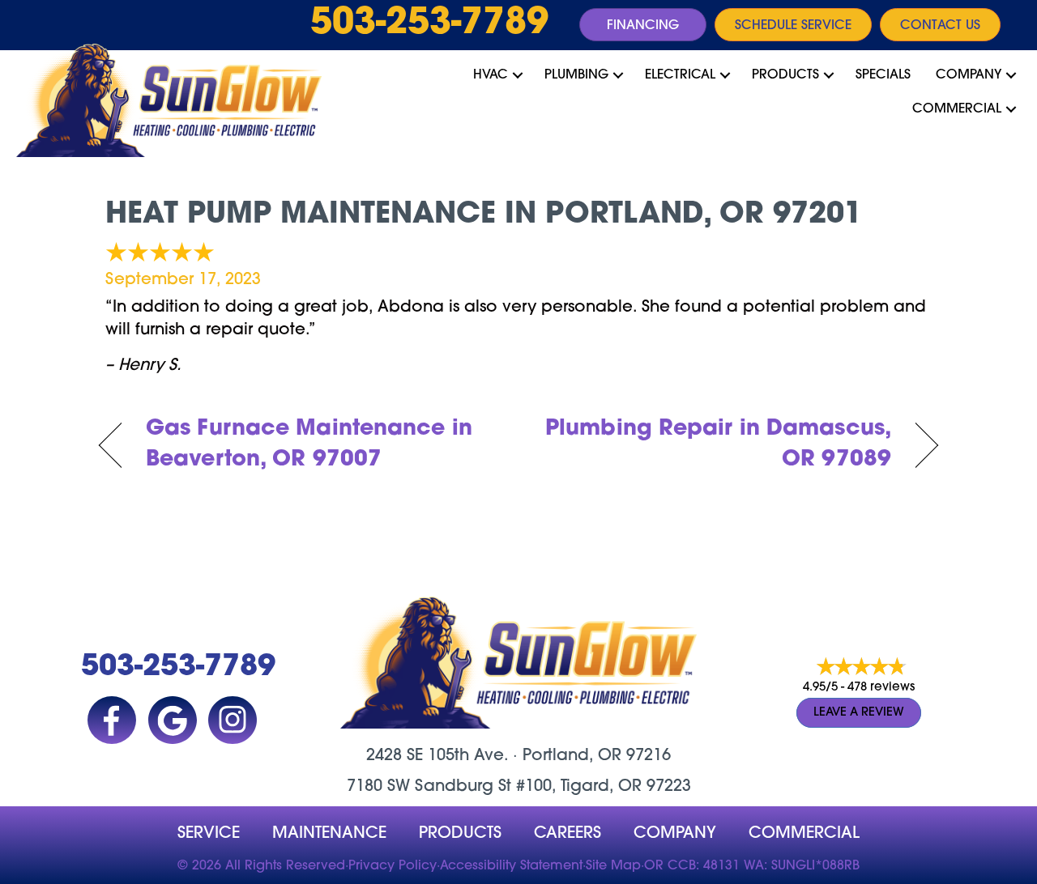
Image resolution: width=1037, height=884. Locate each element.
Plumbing (576, 75)
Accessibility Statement (511, 866)
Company (968, 75)
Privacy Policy (392, 866)
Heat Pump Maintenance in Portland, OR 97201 (483, 215)
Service (208, 834)
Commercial (956, 109)
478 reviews (881, 688)
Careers (567, 834)
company (675, 834)
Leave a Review (858, 713)
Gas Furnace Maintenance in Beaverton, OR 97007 (309, 445)
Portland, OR (572, 756)
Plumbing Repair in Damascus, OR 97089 (717, 445)
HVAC (490, 75)
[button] (517, 75)
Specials (883, 75)
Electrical (680, 75)
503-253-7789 (429, 24)
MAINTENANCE (329, 834)
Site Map (613, 866)
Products (785, 75)
